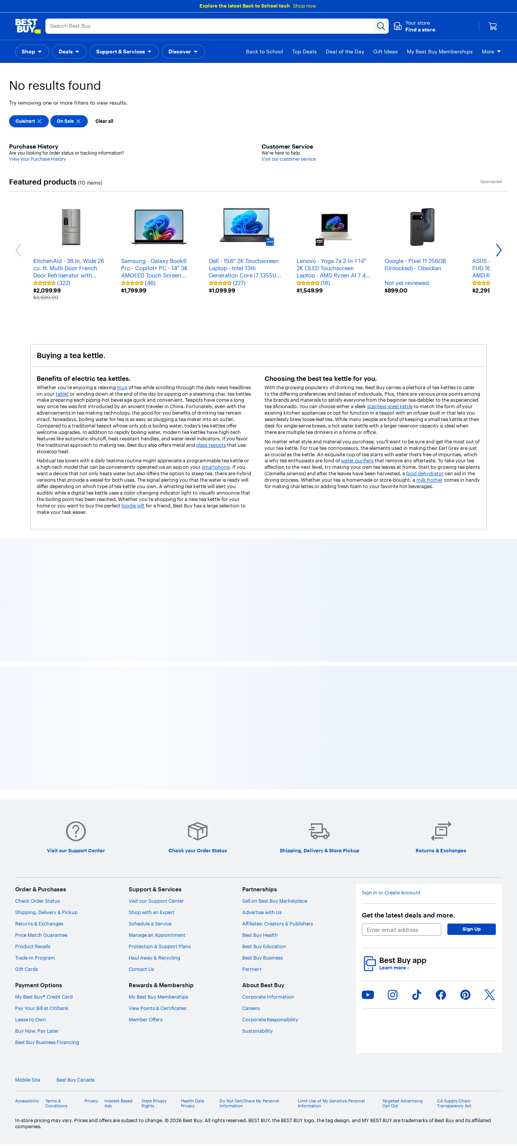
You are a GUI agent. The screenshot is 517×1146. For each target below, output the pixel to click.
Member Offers (145, 1019)
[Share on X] (490, 995)
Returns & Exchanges (39, 924)
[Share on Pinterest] (465, 995)
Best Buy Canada (75, 1080)
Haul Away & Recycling (154, 958)
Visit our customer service (289, 159)
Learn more (394, 968)
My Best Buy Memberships (158, 997)
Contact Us (141, 969)
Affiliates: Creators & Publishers (277, 924)
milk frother (429, 480)
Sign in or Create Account (391, 893)
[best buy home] (28, 26)
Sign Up (471, 929)
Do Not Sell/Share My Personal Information (249, 1103)
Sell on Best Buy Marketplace (274, 901)
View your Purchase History (37, 159)
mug (122, 387)
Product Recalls (32, 946)
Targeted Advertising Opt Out (402, 1103)
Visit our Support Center (156, 901)
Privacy (91, 1101)
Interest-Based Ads (118, 1103)
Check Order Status (37, 901)
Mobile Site (27, 1080)
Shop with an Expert (151, 912)
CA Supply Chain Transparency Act (454, 1103)
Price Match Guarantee (41, 935)
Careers (251, 1008)
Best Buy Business (262, 958)
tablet (62, 394)
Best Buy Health (260, 935)
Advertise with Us (262, 912)
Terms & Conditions (56, 1103)
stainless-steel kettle (390, 406)
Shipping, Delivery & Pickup (46, 912)
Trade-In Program (35, 958)
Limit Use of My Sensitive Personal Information (331, 1103)
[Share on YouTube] (368, 995)
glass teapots (211, 445)
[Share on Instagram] (392, 995)
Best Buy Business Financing (47, 1042)
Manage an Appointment (157, 935)
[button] (414, 26)
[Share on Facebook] (441, 995)
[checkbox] (29, 121)
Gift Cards (26, 969)
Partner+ (252, 969)
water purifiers (357, 460)
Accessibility (27, 1101)
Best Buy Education (264, 946)
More (488, 51)
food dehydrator (425, 473)
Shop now (304, 6)
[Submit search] (381, 26)
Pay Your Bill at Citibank (42, 1008)
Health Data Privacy (192, 1103)
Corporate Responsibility (270, 1019)
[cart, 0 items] (492, 26)
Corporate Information (268, 997)
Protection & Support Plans (160, 946)
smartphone (216, 467)
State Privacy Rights (154, 1103)
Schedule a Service (150, 924)
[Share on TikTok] (417, 995)
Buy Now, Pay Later (37, 1031)
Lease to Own (30, 1019)
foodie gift (133, 506)
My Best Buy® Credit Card (44, 997)
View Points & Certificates (157, 1008)
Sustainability (257, 1031)
